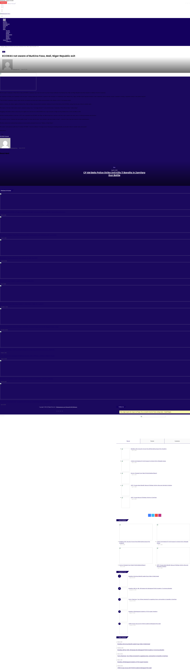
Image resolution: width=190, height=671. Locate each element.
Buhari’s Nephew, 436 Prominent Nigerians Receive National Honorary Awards (27, 350)
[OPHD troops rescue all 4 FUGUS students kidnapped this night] (123, 628)
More (4, 29)
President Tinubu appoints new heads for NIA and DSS (18, 258)
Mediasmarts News (14, 148)
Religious (8, 38)
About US (5, 40)
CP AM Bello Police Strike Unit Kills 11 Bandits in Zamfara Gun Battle (114, 174)
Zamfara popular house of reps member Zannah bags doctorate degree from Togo (29, 327)
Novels (7, 37)
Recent (128, 441)
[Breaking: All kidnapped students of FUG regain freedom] (123, 616)
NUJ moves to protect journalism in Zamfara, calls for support (22, 304)
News (4, 20)
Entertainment (6, 24)
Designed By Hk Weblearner (71, 407)
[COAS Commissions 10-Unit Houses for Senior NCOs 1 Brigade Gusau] (126, 465)
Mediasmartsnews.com (60, 407)
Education (5, 25)
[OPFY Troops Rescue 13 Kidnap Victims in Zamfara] (126, 502)
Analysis (8, 32)
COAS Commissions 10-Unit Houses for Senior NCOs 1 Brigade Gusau (148, 461)
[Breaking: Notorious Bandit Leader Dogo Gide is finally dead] (123, 581)
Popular (152, 441)
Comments (177, 441)
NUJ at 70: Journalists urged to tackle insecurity (17, 281)
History (7, 36)
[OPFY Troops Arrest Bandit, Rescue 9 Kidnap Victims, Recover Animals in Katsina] (126, 490)
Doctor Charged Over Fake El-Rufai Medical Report (20, 3)
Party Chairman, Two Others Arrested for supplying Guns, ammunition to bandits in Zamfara (152, 599)
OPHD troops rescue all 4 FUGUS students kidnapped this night (145, 623)
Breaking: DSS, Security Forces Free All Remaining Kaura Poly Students (148, 449)
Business (5, 22)
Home (4, 18)
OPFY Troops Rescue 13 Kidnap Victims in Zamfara (144, 497)
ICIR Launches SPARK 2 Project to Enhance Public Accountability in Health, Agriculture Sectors (32, 212)
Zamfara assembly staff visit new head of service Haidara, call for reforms (26, 379)
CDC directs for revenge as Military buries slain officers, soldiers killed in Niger (27, 356)
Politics (4, 21)
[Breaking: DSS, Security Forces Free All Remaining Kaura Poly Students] (126, 453)
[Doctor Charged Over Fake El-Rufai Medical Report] (126, 478)
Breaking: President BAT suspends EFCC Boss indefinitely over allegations (26, 402)
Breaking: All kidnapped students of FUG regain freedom (143, 611)
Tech (4, 28)
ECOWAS (2, 136)
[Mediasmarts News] (5, 13)
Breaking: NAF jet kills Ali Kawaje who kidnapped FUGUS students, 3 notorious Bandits (150, 588)
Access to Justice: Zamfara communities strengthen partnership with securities (28, 235)
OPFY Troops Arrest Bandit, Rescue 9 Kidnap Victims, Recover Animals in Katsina (151, 485)
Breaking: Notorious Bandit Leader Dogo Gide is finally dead (144, 576)
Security (8, 30)
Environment (9, 34)
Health (7, 33)
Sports (4, 26)
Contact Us (9, 41)
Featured (7, 136)
